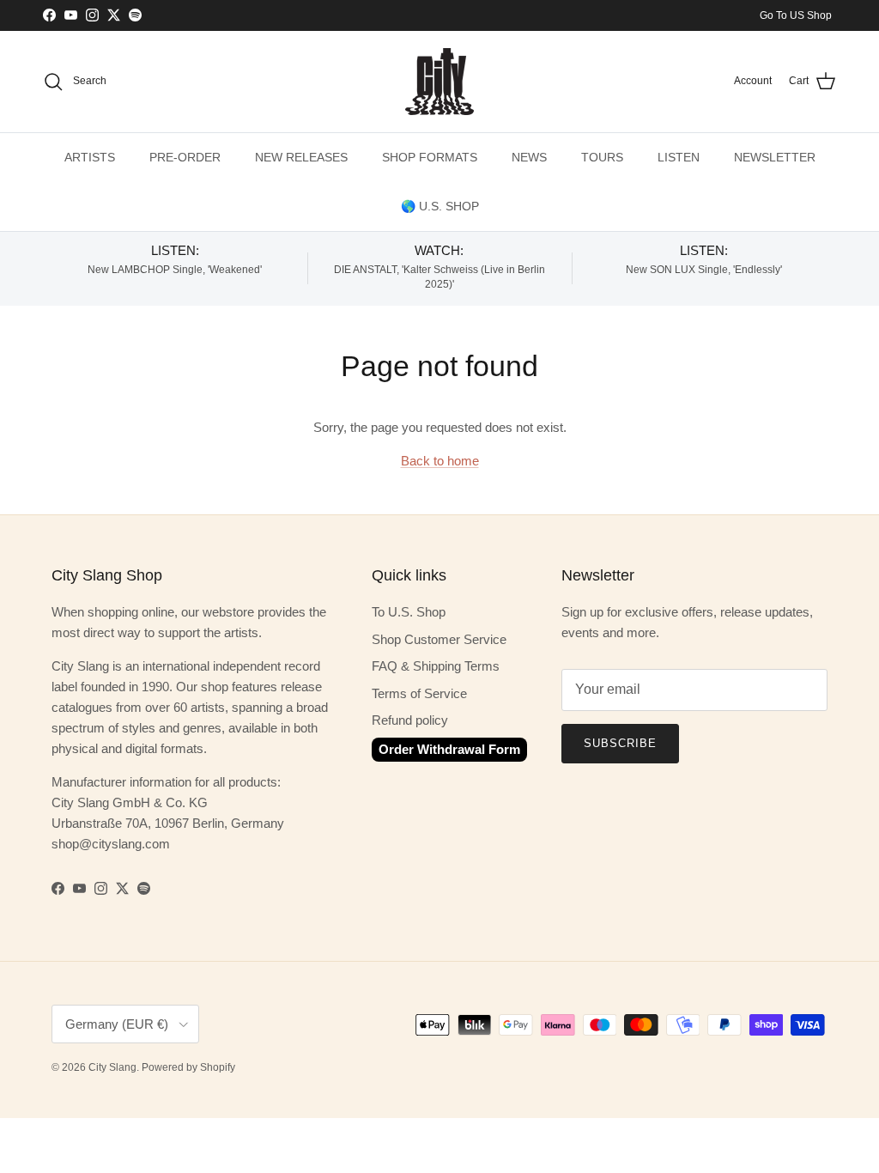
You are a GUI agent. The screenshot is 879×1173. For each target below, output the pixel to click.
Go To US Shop (796, 15)
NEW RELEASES (301, 157)
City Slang (112, 1067)
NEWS (529, 157)
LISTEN (679, 157)
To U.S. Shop (409, 612)
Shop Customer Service (439, 639)
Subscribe (620, 743)
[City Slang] (439, 81)
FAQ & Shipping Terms (436, 666)
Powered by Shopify (188, 1067)
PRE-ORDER (185, 157)
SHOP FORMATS (429, 157)
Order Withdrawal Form (449, 749)
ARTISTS (89, 157)
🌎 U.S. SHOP (440, 206)
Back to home (440, 460)
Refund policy (410, 720)
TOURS (602, 157)
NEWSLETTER (774, 157)
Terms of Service (419, 693)
